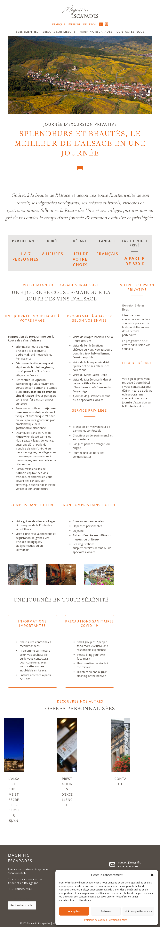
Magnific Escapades (95, 31)
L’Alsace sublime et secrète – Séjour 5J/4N (13, 800)
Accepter (74, 911)
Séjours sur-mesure (59, 31)
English (74, 24)
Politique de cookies (95, 920)
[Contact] (121, 744)
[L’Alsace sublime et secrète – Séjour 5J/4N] (14, 744)
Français (58, 24)
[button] (152, 875)
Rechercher (22, 899)
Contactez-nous (130, 31)
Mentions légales (118, 920)
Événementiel (27, 31)
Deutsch (89, 24)
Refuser (105, 911)
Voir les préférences (138, 911)
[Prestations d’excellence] (67, 744)
